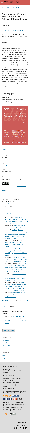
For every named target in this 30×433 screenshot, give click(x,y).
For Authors (5, 343)
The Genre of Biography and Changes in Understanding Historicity (15, 251)
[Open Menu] (1, 1)
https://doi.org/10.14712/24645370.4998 (15, 30)
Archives (9, 7)
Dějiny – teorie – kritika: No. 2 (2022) (15, 290)
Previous (5, 300)
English (4, 358)
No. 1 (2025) (16, 7)
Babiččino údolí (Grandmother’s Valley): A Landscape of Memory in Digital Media (16, 219)
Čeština (4, 355)
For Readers (5, 340)
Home (3, 7)
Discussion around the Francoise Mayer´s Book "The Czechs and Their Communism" (16, 276)
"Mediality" (17, 225)
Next (25, 300)
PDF (5, 150)
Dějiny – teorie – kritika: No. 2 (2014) (16, 261)
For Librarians (6, 345)
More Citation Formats (8, 206)
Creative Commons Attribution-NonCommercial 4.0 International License (14, 188)
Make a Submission (9, 330)
